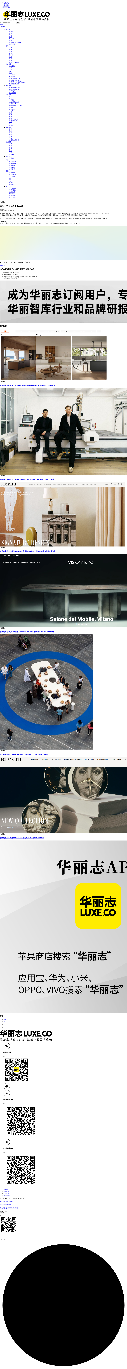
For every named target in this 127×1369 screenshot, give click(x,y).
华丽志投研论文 (14, 84)
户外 (10, 49)
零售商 (11, 111)
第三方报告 (12, 93)
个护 (10, 134)
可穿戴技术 (12, 174)
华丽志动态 (6, 7)
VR (10, 181)
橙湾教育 (6, 4)
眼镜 (10, 113)
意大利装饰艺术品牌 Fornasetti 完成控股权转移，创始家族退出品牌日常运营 (28, 551)
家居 (10, 145)
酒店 (10, 152)
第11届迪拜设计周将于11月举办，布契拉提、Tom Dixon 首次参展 (24, 754)
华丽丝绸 (12, 44)
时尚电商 (12, 172)
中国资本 (12, 74)
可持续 (11, 125)
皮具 (10, 114)
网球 (10, 53)
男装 (10, 98)
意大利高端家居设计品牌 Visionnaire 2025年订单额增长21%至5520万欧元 (27, 632)
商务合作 (12, 192)
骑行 (10, 58)
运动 (10, 48)
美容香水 (8, 127)
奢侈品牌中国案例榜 (15, 42)
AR (10, 179)
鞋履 (10, 116)
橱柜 (4, 1019)
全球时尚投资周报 (14, 78)
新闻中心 (12, 193)
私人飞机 (12, 38)
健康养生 (12, 154)
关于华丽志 (9, 186)
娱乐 (10, 149)
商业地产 (8, 156)
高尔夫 (11, 55)
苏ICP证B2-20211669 (6, 1205)
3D (10, 178)
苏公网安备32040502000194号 (9, 1208)
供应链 (11, 123)
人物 (7, 160)
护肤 (10, 129)
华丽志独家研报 (14, 89)
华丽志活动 (12, 190)
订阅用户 (3, 26)
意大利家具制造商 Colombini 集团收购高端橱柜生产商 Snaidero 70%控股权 (27, 385)
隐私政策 (12, 197)
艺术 (10, 147)
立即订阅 (3, 265)
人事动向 (12, 167)
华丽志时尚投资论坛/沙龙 (17, 82)
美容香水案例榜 (14, 140)
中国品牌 (12, 100)
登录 (1, 24)
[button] (6, 1049)
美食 (10, 143)
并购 (10, 69)
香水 (10, 133)
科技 (7, 171)
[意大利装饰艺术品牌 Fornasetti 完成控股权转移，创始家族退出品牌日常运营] (62, 546)
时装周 (11, 107)
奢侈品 (8, 29)
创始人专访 (12, 162)
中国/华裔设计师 (14, 102)
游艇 (10, 40)
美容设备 (12, 138)
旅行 (10, 151)
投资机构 (12, 76)
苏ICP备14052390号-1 (6, 1201)
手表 (10, 35)
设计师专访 (12, 163)
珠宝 (10, 33)
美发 (10, 136)
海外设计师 (12, 103)
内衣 (10, 118)
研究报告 (8, 85)
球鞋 (10, 60)
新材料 (11, 183)
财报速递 (12, 66)
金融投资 (8, 64)
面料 (10, 122)
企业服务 (12, 184)
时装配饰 (8, 94)
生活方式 (8, 142)
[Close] (4, 1056)
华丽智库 (6, 6)
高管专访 (12, 165)
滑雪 (10, 57)
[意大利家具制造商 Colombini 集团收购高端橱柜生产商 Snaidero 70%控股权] (53, 380)
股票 (10, 73)
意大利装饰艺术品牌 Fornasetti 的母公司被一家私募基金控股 (22, 838)
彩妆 (10, 131)
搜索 (18, 22)
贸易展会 (12, 109)
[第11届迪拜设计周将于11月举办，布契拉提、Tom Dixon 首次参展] (46, 749)
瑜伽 (10, 51)
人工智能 (12, 176)
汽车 (10, 37)
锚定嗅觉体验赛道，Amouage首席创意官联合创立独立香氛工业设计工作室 (27, 479)
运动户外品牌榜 (14, 62)
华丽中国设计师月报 (15, 105)
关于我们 (6, 2)
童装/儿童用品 (13, 120)
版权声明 (12, 195)
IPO (10, 71)
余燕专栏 (12, 169)
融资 (10, 67)
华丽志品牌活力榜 (14, 87)
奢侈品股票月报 (14, 80)
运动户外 (8, 46)
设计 (4, 1021)
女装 (10, 96)
